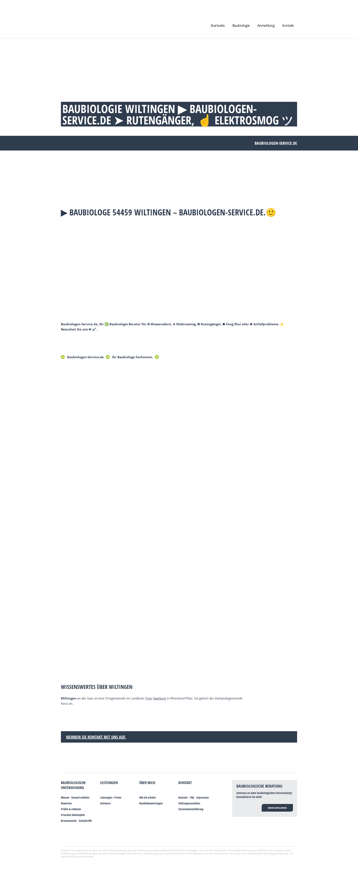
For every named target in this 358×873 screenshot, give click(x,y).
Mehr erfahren (277, 807)
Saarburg (159, 698)
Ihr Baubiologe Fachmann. (132, 357)
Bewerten (66, 803)
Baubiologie (241, 25)
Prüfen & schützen (71, 809)
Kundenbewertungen (151, 803)
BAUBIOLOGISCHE (73, 782)
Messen (65, 797)
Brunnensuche (69, 821)
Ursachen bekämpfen (73, 815)
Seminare (105, 803)
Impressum (202, 797)
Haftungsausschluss (189, 803)
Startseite (218, 25)
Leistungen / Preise (110, 797)
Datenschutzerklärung (190, 809)
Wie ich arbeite (147, 797)
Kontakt (288, 25)
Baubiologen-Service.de (85, 357)
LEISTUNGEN (109, 782)
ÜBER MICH (147, 782)
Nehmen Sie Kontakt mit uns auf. (96, 737)
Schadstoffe (85, 821)
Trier (148, 698)
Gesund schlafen (80, 797)
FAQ (192, 797)
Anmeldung (266, 25)
